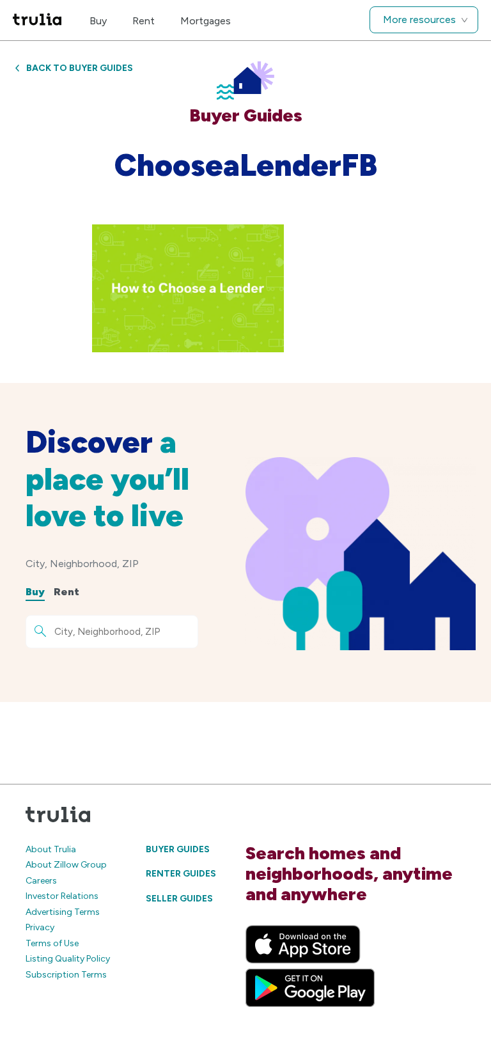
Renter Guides (181, 873)
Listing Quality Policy (68, 958)
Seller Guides (179, 898)
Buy (98, 21)
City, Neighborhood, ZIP (82, 564)
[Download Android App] (310, 988)
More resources (419, 19)
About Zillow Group (66, 864)
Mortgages (205, 21)
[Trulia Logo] (37, 20)
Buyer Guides (178, 849)
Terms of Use (52, 943)
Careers (41, 880)
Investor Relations (62, 896)
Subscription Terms (66, 974)
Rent (143, 21)
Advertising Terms (63, 912)
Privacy (40, 927)
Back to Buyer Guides (79, 68)
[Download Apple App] (303, 944)
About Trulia (51, 849)
